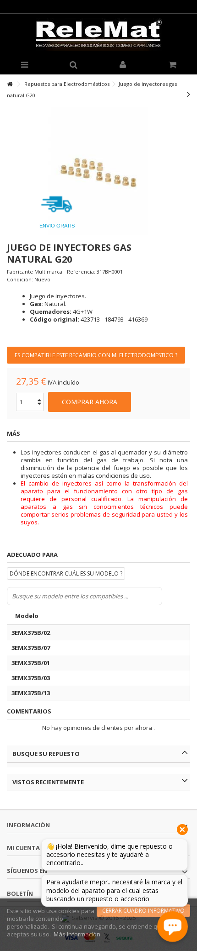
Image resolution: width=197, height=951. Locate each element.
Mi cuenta (23, 848)
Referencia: (81, 271)
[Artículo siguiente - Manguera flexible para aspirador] (188, 94)
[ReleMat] (98, 34)
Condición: (20, 279)
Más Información (77, 934)
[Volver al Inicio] (9, 84)
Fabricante (20, 271)
